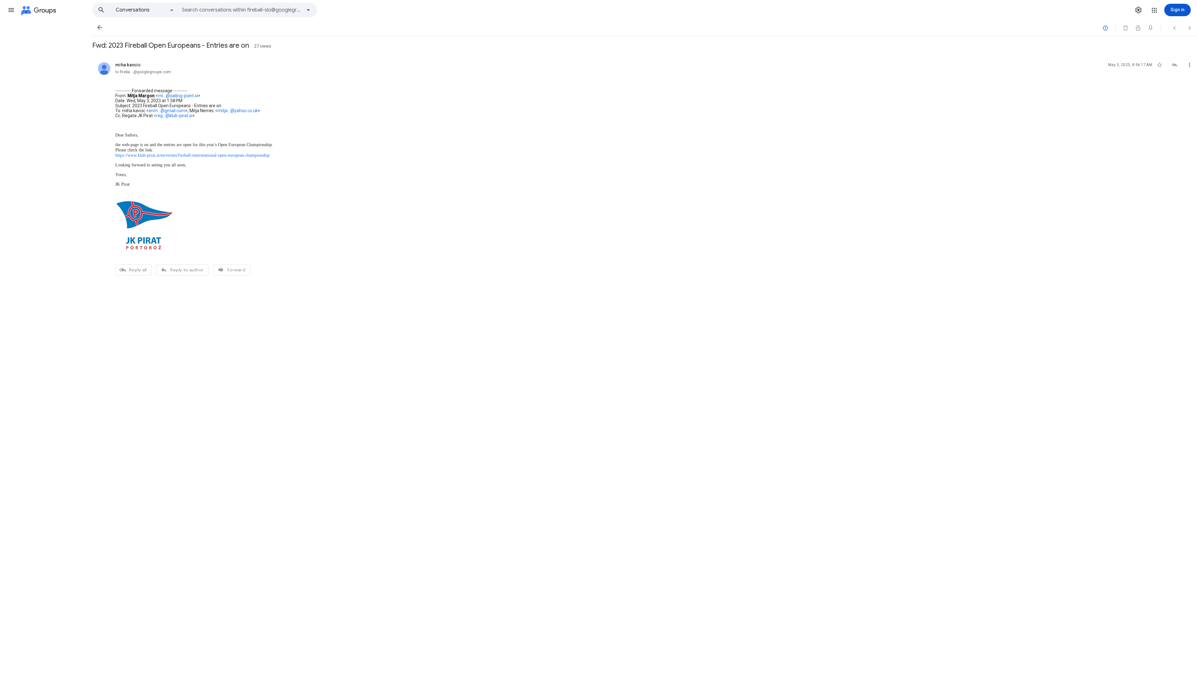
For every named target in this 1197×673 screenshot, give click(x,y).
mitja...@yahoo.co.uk (238, 110)
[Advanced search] (308, 10)
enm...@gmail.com (167, 110)
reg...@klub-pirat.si (174, 115)
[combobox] (242, 10)
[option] (145, 10)
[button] (11, 9)
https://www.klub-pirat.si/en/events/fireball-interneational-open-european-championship (192, 155)
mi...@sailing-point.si (178, 95)
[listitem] (644, 168)
